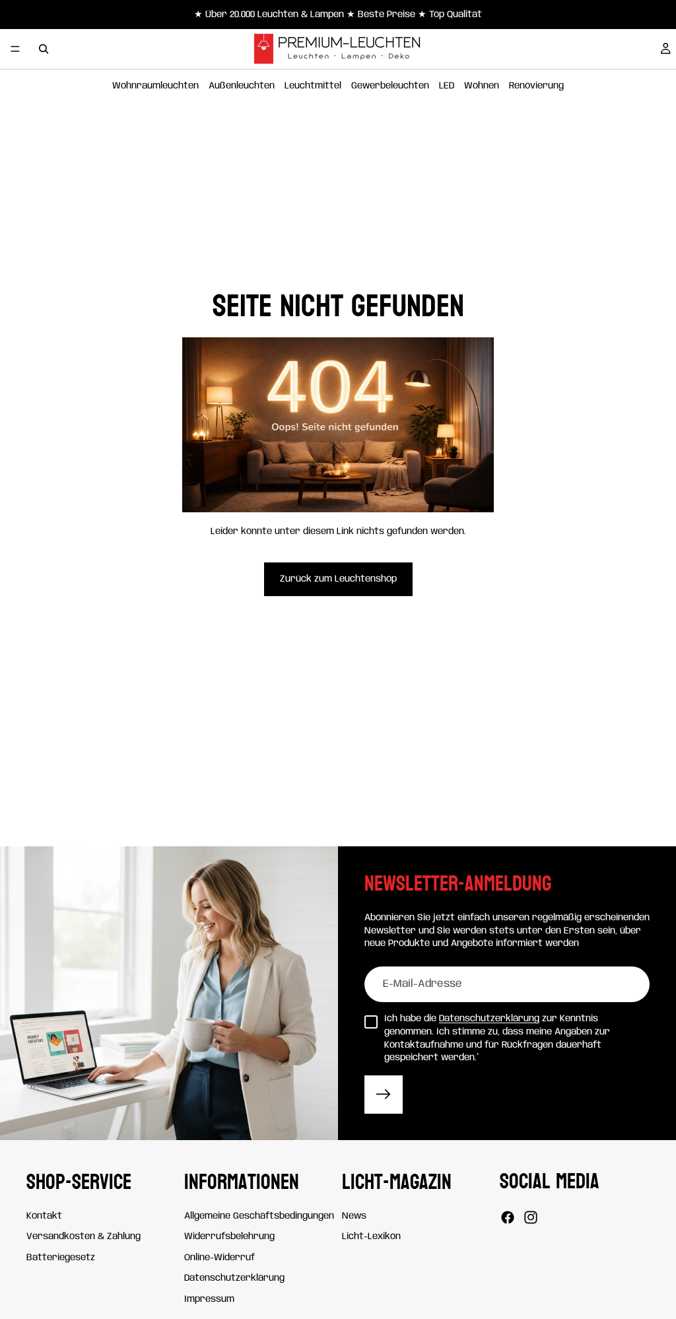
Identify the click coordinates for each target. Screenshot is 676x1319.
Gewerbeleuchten (390, 85)
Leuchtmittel (313, 85)
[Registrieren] (383, 1094)
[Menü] (15, 49)
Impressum (209, 1299)
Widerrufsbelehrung (229, 1236)
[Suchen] (43, 48)
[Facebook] (508, 1217)
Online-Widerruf (219, 1257)
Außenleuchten (242, 85)
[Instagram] (531, 1217)
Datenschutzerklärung (489, 1018)
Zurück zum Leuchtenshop (338, 579)
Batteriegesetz (60, 1257)
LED (446, 85)
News (354, 1215)
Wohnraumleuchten (155, 85)
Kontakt (44, 1215)
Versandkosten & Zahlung (83, 1236)
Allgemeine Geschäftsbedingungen (259, 1215)
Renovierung (536, 85)
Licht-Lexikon (371, 1236)
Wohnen (481, 85)
